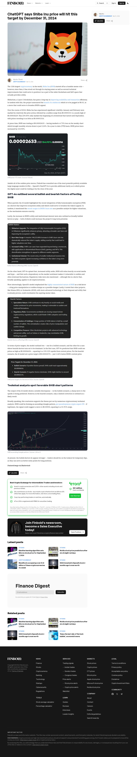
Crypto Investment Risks (120, 683)
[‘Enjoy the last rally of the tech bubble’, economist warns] (53, 635)
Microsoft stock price (95, 683)
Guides (65, 702)
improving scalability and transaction (65, 99)
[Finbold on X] (117, 694)
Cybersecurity (41, 687)
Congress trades (70, 675)
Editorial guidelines (94, 714)
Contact (90, 702)
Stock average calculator (45, 702)
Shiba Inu (46, 86)
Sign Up (121, 3)
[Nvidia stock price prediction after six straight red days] (53, 552)
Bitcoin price (91, 675)
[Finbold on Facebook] (113, 694)
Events (89, 710)
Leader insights (68, 714)
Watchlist (66, 691)
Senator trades (69, 671)
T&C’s (37, 597)
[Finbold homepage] (19, 659)
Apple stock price (93, 679)
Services (66, 659)
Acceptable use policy (120, 671)
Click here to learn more (28, 740)
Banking (39, 675)
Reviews (66, 706)
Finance (39, 663)
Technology (40, 679)
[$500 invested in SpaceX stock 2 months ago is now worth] (53, 564)
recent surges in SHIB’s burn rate (40, 208)
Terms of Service (17, 671)
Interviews (66, 710)
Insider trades (69, 667)
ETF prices (91, 671)
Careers (90, 706)
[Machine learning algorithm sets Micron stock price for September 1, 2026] (12, 552)
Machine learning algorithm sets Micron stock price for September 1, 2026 (32, 553)
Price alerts (67, 679)
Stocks (21, 547)
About (89, 698)
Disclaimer (115, 679)
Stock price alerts (70, 683)
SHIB (53, 86)
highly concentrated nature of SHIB (60, 284)
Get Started (75, 496)
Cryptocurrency (19, 81)
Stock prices (91, 663)
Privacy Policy (44, 597)
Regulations (40, 691)
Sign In (114, 3)
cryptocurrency (26, 86)
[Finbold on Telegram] (121, 694)
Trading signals (68, 663)
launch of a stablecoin (52, 102)
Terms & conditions (119, 663)
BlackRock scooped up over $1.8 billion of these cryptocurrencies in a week (32, 565)
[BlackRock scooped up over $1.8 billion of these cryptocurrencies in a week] (12, 564)
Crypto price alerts (70, 687)
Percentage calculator (44, 706)
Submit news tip (93, 718)
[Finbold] (16, 3)
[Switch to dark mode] (127, 3)
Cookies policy (117, 675)
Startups (39, 683)
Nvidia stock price (93, 687)
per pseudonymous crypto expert (70, 404)
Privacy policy (117, 667)
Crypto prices (92, 667)
